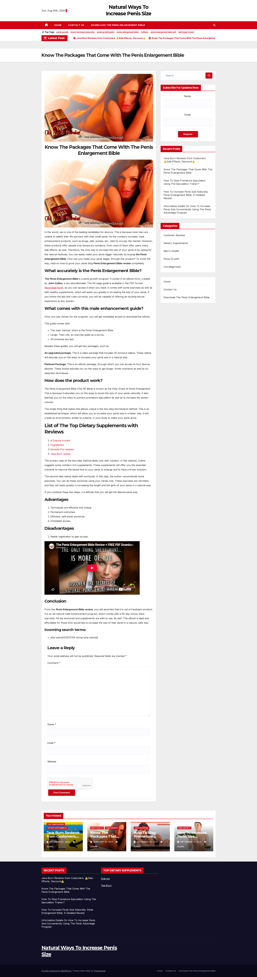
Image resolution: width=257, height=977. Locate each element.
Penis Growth (171, 258)
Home (58, 25)
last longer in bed (186, 32)
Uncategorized (172, 266)
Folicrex (105, 878)
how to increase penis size (82, 32)
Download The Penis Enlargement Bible (118, 25)
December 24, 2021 (60, 842)
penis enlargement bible (127, 32)
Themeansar (99, 971)
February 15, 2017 (103, 842)
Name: (187, 96)
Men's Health (171, 250)
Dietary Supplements (176, 243)
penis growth (62, 32)
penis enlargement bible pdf (163, 32)
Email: (187, 114)
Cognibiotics (57, 444)
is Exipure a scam (60, 440)
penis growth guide (105, 32)
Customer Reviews (174, 235)
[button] (214, 25)
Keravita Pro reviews (62, 449)
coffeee (144, 32)
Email (51, 742)
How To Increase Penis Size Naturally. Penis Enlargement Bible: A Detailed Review (186, 195)
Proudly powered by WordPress (56, 971)
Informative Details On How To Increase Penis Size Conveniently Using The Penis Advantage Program (187, 209)
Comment (53, 662)
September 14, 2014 (147, 842)
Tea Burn (106, 885)
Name (51, 724)
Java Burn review (60, 453)
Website (51, 761)
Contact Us (76, 25)
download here (53, 287)
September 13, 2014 (191, 842)
